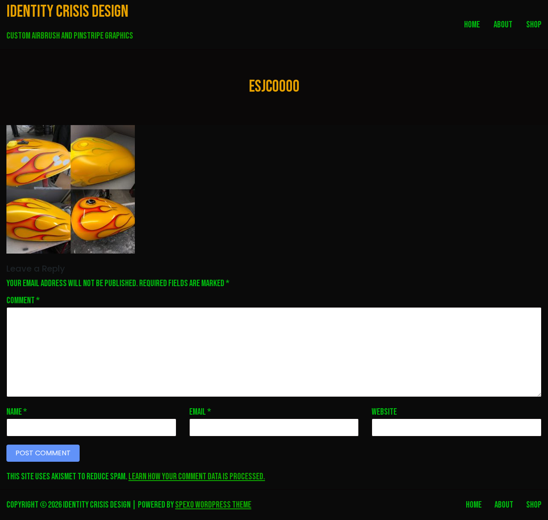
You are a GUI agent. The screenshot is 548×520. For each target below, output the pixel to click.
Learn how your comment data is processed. (196, 476)
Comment (23, 301)
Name (16, 412)
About (503, 504)
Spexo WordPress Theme (213, 504)
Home (474, 504)
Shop (534, 504)
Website (384, 412)
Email (200, 412)
